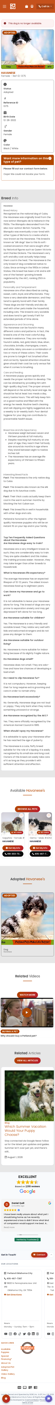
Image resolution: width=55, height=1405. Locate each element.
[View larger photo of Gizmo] (49, 815)
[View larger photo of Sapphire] (21, 815)
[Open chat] (48, 1398)
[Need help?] (6, 1399)
